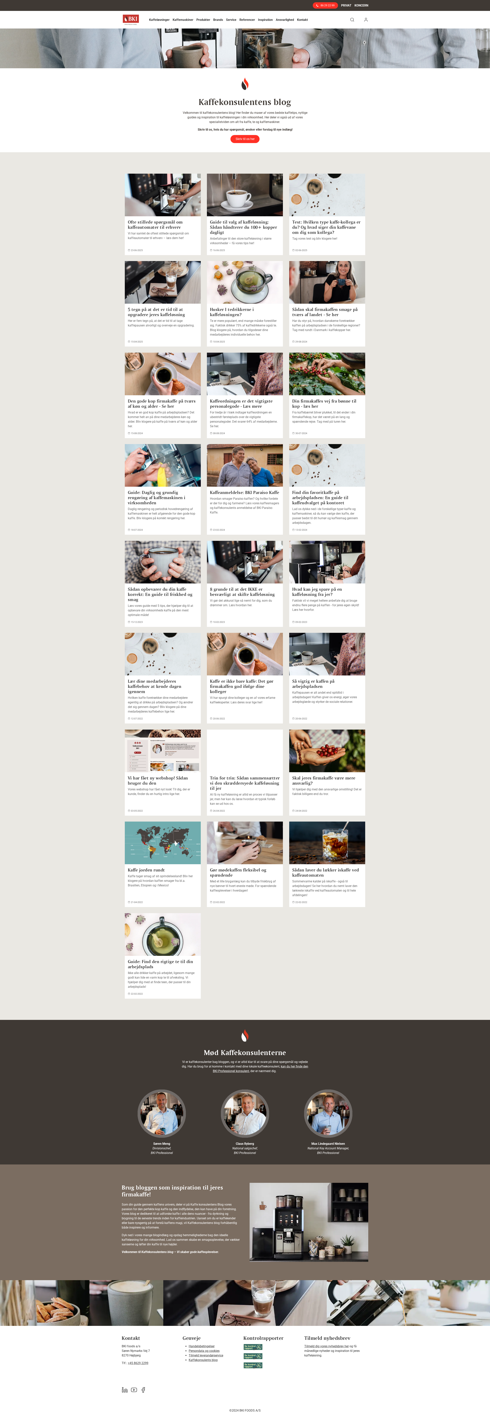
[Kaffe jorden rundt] (163, 843)
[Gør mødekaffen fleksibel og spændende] (245, 843)
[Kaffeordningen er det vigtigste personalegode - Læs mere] (245, 374)
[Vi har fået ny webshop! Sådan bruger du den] (163, 751)
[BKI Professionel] (131, 20)
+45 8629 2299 (138, 1363)
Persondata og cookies (204, 1351)
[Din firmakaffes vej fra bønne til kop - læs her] (327, 374)
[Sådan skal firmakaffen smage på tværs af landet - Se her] (327, 282)
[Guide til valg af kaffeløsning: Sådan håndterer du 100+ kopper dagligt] (245, 195)
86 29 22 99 (327, 5)
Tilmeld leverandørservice (206, 1355)
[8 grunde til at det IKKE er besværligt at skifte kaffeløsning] (245, 562)
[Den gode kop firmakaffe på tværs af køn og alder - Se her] (163, 374)
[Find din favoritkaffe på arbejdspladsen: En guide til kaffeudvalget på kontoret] (327, 465)
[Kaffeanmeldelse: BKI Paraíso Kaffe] (245, 465)
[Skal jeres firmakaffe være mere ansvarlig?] (327, 751)
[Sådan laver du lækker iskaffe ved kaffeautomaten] (327, 843)
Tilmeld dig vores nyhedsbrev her (326, 1346)
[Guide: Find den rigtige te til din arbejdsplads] (163, 934)
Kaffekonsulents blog (203, 1360)
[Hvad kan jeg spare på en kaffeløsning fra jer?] (327, 562)
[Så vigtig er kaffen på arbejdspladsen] (327, 654)
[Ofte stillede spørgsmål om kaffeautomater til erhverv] (163, 195)
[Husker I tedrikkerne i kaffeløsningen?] (245, 282)
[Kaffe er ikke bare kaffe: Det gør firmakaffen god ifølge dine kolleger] (245, 654)
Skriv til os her (245, 139)
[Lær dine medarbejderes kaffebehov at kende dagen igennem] (163, 654)
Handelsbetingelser (202, 1346)
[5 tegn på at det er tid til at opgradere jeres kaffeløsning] (163, 282)
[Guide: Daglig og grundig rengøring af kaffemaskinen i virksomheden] (163, 465)
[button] (159, 20)
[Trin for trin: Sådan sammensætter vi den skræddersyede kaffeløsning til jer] (245, 751)
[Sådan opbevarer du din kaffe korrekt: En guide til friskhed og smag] (163, 562)
